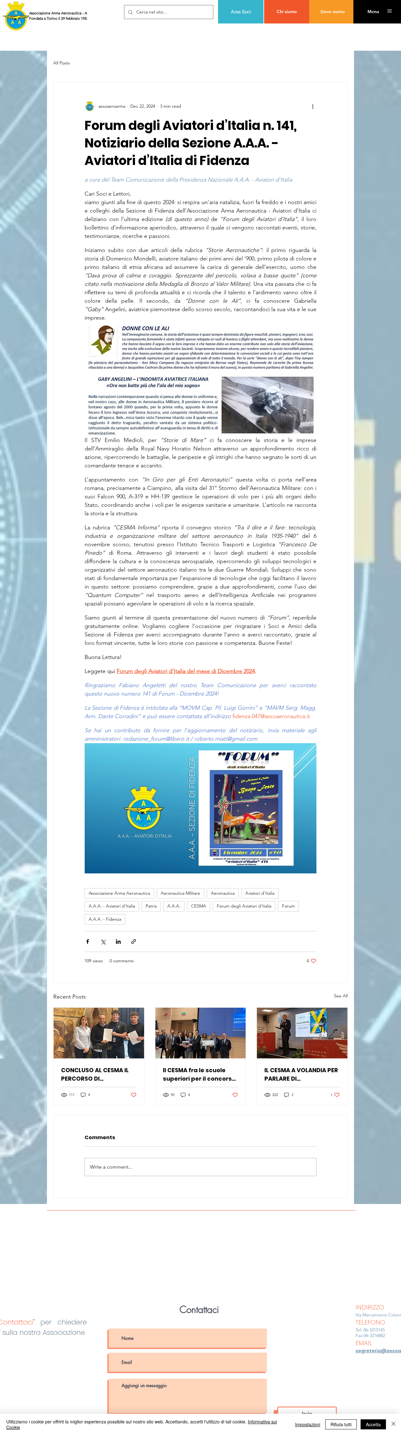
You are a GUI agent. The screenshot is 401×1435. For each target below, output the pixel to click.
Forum (288, 906)
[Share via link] (134, 941)
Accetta (373, 1424)
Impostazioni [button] (307, 1424)
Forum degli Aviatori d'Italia (244, 906)
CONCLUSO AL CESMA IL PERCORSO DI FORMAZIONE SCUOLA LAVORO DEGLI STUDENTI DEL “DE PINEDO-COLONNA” (96, 1074)
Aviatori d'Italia (259, 893)
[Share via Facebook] (88, 941)
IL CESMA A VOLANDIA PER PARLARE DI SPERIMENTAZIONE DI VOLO (301, 1074)
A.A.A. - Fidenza (105, 919)
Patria (151, 906)
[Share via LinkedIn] (118, 941)
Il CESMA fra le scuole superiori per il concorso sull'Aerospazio (199, 1074)
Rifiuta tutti (341, 1424)
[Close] (393, 1424)
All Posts (61, 63)
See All (341, 996)
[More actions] (312, 106)
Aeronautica (223, 893)
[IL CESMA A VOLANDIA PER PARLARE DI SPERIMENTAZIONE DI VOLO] (302, 1033)
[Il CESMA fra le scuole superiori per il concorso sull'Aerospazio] (200, 1033)
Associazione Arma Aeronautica (119, 893)
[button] (373, 11)
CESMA (198, 906)
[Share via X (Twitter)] (103, 941)
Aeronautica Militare (180, 893)
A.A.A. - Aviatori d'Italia (112, 906)
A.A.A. (173, 906)
